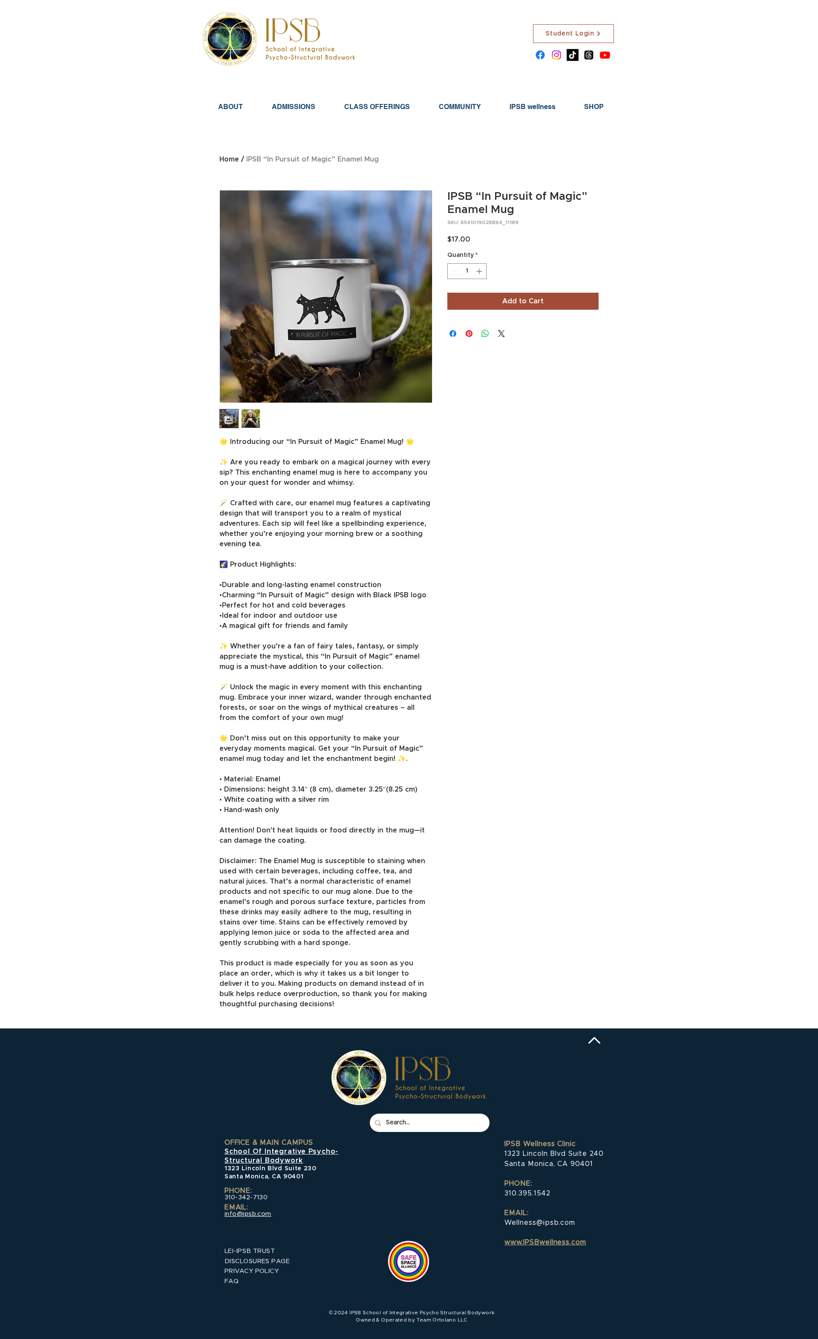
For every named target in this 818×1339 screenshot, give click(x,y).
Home (229, 159)
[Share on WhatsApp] (485, 333)
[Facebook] (540, 55)
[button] (293, 107)
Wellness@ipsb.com (539, 1222)
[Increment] (480, 271)
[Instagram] (556, 55)
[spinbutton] (467, 271)
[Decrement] (454, 271)
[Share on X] (501, 333)
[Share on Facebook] (453, 333)
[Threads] (589, 55)
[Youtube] (605, 55)
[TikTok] (573, 55)
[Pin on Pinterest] (469, 333)
